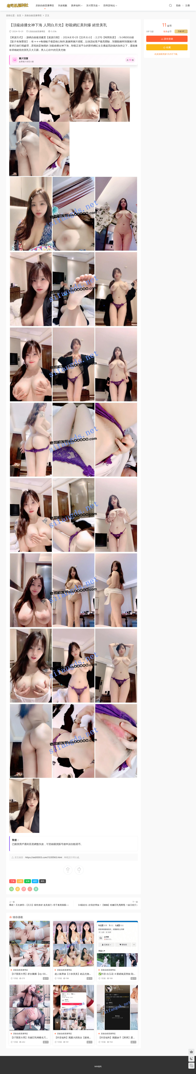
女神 (27, 881)
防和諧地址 (109, 5)
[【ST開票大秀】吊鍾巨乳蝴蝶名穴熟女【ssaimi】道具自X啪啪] (29, 1007)
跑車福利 (75, 5)
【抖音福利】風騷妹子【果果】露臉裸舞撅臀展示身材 (116, 1037)
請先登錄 (168, 38)
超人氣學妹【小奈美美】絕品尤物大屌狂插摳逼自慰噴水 (73, 973)
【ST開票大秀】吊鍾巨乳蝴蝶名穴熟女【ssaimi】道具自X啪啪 (29, 1037)
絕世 (35, 881)
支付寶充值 (92, 5)
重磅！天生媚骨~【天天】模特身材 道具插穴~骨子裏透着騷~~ (39, 905)
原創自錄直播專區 (45, 5)
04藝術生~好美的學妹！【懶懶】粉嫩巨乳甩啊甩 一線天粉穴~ (108, 905)
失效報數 (62, 5)
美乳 (42, 881)
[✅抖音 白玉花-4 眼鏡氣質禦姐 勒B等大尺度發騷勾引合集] (117, 944)
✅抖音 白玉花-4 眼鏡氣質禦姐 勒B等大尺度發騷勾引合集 (116, 973)
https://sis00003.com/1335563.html (43, 857)
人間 (20, 881)
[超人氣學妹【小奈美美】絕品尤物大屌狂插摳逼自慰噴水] (73, 944)
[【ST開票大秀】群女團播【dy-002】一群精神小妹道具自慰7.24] (29, 944)
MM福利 (98, 1066)
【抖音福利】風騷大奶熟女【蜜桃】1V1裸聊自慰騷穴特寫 (73, 1037)
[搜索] (170, 5)
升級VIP (181, 31)
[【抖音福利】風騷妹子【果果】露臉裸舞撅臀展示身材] (117, 1007)
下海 (12, 881)
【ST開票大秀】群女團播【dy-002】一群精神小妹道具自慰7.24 (28, 973)
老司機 (17, 5)
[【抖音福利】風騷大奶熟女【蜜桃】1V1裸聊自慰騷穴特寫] (73, 1007)
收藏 (168, 47)
